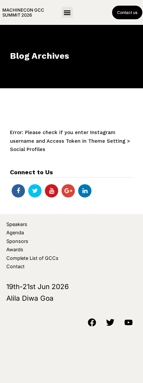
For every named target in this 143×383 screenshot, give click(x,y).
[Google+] (68, 190)
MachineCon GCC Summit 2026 (23, 12)
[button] (67, 12)
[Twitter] (35, 190)
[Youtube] (51, 190)
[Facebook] (18, 190)
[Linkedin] (84, 190)
